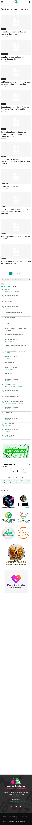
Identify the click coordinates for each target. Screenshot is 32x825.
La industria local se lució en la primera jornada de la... (13, 58)
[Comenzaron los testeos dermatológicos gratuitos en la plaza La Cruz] (16, 149)
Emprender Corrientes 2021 (12, 186)
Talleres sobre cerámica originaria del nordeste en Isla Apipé (16, 263)
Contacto (16, 818)
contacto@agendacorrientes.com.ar (16, 801)
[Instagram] (16, 806)
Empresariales (4, 54)
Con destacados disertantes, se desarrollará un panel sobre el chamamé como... (13, 134)
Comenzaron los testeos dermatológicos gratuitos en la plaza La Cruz (15, 161)
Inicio (15, 815)
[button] (29, 2)
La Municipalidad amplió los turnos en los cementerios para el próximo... (16, 83)
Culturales (3, 233)
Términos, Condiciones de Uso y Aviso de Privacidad (15, 816)
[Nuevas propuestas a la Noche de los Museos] (16, 226)
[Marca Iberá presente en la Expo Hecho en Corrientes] (16, 22)
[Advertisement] (16, 611)
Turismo (3, 29)
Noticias (3, 206)
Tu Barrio (3, 79)
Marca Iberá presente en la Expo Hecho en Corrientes (13, 33)
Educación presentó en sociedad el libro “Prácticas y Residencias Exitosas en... (14, 211)
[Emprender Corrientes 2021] (16, 176)
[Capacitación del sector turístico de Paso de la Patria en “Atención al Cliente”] (16, 97)
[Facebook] (11, 806)
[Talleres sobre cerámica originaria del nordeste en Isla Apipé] (16, 251)
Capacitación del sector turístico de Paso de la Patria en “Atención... (15, 108)
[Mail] (20, 806)
